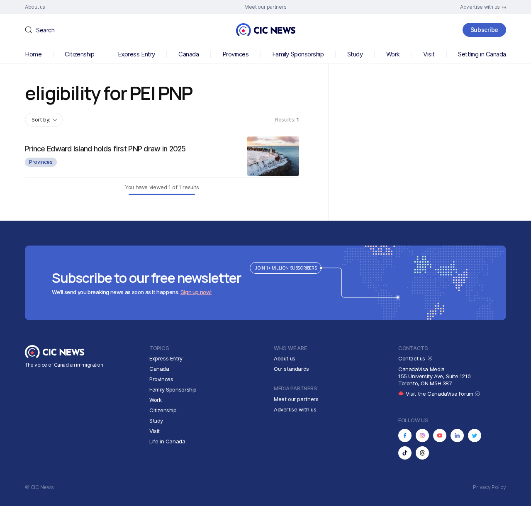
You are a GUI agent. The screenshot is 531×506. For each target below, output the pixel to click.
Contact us (412, 358)
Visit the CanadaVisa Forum (440, 393)
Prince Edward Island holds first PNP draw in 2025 (105, 148)
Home (33, 54)
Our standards (291, 368)
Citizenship (79, 54)
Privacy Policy (489, 487)
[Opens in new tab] (405, 435)
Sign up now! (196, 292)
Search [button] (45, 30)
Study (355, 54)
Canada (188, 54)
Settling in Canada (482, 54)
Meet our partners (296, 399)
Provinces (235, 54)
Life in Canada (167, 441)
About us (284, 358)
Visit (429, 54)
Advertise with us (295, 409)
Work (393, 54)
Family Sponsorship (298, 54)
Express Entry (136, 54)
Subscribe (484, 29)
